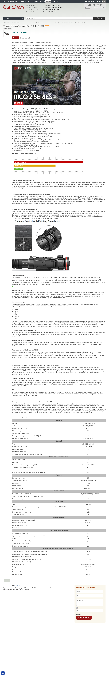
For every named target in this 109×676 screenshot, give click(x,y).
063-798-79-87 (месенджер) (54, 7)
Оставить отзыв (83, 617)
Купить (15, 38)
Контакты (23, 1)
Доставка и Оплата (13, 1)
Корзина (87, 7)
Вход (99, 1)
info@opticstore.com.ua (52, 9)
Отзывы (7, 581)
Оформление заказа (97, 7)
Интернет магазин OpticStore (11, 22)
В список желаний (25, 38)
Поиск (100, 18)
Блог (29, 1)
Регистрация (90, 1)
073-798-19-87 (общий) (52, 5)
